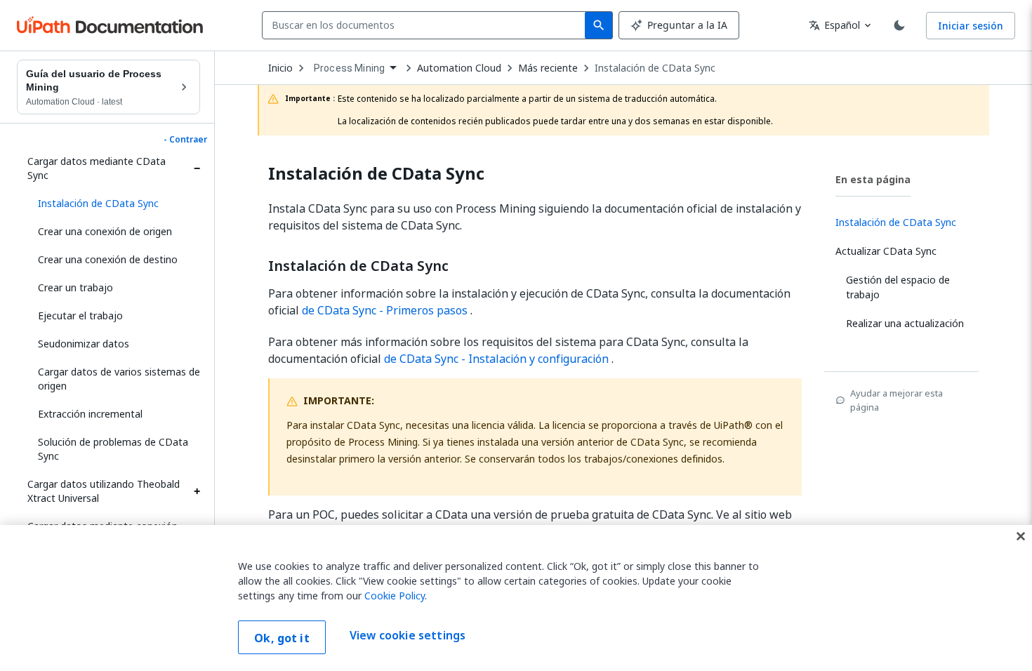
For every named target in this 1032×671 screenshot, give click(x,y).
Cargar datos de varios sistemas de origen (119, 378)
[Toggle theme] (899, 25)
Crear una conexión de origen (105, 231)
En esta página (873, 179)
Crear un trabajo (75, 287)
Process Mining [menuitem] (349, 68)
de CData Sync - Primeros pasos (385, 310)
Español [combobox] (834, 25)
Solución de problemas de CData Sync (113, 448)
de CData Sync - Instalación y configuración (496, 358)
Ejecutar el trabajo (80, 315)
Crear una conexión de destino (108, 259)
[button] (113, 204)
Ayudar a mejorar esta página (896, 400)
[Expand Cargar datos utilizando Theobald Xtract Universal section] (196, 491)
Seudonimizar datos (83, 343)
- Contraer (185, 139)
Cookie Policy (394, 595)
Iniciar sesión (970, 25)
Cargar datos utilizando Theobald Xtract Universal (103, 491)
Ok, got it (282, 638)
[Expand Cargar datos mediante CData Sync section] (196, 168)
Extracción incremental (90, 413)
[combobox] (426, 25)
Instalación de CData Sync (655, 68)
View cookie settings (407, 635)
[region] (516, 598)
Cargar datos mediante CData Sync (96, 168)
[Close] (1021, 536)
